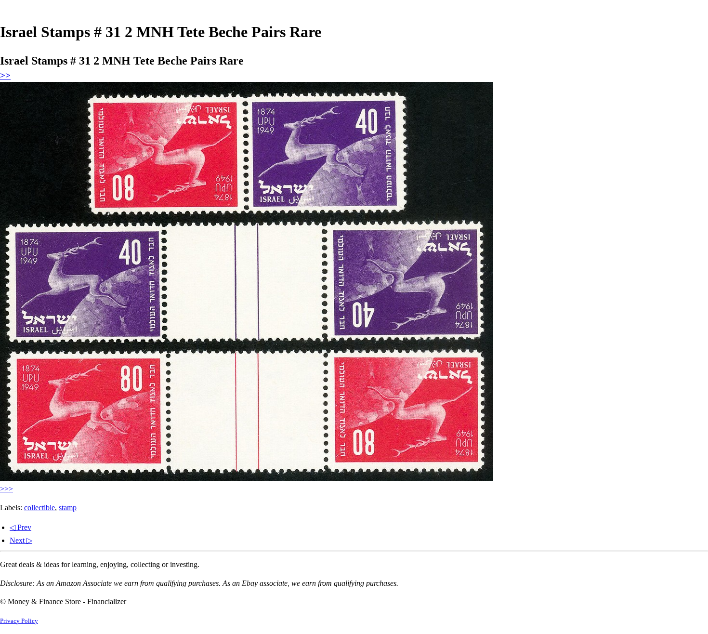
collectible (39, 507)
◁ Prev (20, 527)
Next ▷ (21, 540)
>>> (6, 489)
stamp (68, 507)
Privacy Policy (19, 621)
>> (5, 75)
